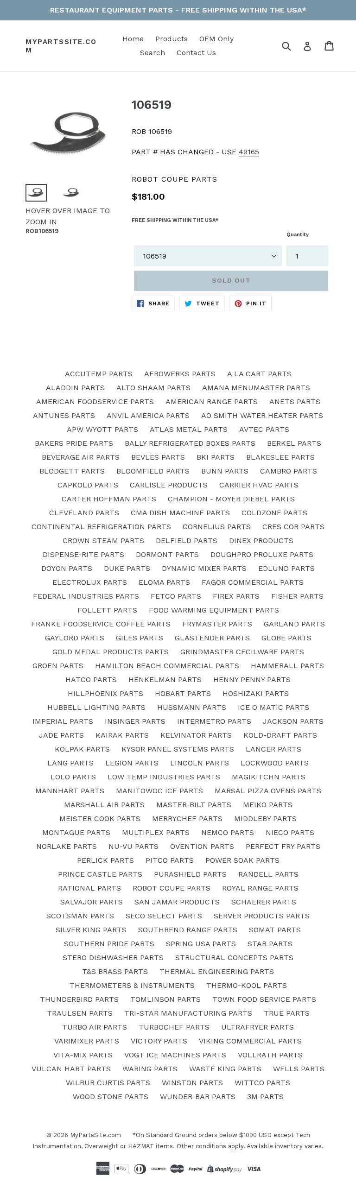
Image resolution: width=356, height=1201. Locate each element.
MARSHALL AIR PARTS (104, 804)
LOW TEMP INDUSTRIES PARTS (164, 776)
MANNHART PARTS (69, 790)
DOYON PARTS (66, 568)
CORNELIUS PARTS (217, 526)
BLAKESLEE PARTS (280, 457)
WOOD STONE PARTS (110, 1096)
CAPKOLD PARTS (87, 484)
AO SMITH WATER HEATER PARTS (262, 415)
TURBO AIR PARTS (94, 1027)
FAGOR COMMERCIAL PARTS (253, 582)
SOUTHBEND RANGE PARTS (187, 929)
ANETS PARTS (294, 401)
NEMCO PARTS (227, 832)
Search (152, 52)
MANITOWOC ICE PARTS (159, 790)
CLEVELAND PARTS (84, 512)
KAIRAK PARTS (122, 735)
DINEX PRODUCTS (261, 540)
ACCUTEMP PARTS (99, 373)
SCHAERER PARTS (263, 902)
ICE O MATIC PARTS (273, 707)
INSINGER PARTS (135, 721)
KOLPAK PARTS (82, 749)
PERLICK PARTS (105, 860)
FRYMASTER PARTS (217, 623)
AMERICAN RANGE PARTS (211, 401)
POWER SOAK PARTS (242, 860)
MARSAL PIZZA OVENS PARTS (268, 790)
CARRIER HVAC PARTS (259, 484)
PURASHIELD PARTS (190, 874)
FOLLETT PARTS (107, 610)
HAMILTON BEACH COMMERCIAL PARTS (167, 665)
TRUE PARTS (287, 1013)
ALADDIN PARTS (75, 387)
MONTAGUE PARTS (76, 832)
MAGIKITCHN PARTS (268, 776)
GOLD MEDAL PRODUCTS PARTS (110, 651)
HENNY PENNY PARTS (252, 679)
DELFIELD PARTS (186, 540)
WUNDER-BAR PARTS (197, 1096)
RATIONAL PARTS (89, 888)
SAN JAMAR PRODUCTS (177, 902)
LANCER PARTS (273, 749)
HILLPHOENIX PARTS (105, 693)
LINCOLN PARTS (199, 763)
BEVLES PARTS (158, 457)
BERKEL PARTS (294, 443)
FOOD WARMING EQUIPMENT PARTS (214, 610)
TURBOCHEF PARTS (174, 1027)
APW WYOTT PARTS (102, 429)
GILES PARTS (139, 637)
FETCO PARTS (176, 596)
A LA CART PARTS (259, 373)
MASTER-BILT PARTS (193, 804)
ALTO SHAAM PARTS (153, 387)
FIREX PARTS (236, 596)
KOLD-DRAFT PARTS (280, 735)
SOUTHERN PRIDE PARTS (109, 943)
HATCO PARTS (91, 679)
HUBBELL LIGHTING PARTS (96, 707)
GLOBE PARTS (286, 637)
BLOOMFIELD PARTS (153, 471)
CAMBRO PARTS (288, 471)
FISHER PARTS (297, 596)
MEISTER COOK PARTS (99, 818)
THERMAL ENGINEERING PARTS (216, 971)
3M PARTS (265, 1096)
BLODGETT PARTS (72, 471)
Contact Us (196, 52)
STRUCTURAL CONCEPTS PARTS (234, 957)
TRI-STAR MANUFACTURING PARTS (188, 1013)
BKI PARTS (216, 457)
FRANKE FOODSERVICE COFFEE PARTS (101, 623)
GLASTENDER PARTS (212, 637)
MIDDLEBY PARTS (265, 818)
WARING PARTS (150, 1068)
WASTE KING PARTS (225, 1068)
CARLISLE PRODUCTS (169, 484)
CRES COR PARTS (293, 526)
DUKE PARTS (127, 568)
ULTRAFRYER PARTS (257, 1027)
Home (133, 38)
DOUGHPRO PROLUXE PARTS (261, 554)
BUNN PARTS (224, 471)
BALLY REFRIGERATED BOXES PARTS (190, 443)
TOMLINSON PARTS (165, 999)
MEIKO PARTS (267, 804)
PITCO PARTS (170, 860)
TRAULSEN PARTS (80, 1013)
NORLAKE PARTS (66, 846)
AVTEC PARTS (264, 429)
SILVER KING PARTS (91, 929)
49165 (249, 151)
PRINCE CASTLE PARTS (100, 874)
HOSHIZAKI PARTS (255, 693)
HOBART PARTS (183, 693)
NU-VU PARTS (133, 846)
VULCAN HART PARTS (71, 1068)
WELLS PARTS (298, 1068)
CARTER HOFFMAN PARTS (109, 498)
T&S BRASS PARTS (115, 971)
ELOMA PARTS (164, 582)
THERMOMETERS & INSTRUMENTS (132, 985)
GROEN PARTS (57, 665)
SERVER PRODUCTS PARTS (262, 915)
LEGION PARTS (132, 763)
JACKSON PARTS (293, 721)
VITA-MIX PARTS (83, 1054)
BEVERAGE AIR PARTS (81, 457)
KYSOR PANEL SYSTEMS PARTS (177, 749)
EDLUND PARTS (286, 568)
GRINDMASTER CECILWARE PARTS (242, 651)
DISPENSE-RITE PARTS (83, 554)
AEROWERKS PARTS (180, 373)
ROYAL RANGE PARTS (260, 888)
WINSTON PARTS (192, 1082)
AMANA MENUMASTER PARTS (256, 387)
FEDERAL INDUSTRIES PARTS (86, 596)
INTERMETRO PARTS (214, 721)
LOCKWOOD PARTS (275, 763)
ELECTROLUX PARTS (89, 582)
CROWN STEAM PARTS (103, 540)
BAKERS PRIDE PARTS (74, 443)
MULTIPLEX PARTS (156, 832)
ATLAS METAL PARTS (189, 429)
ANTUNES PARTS (64, 415)
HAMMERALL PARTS (287, 665)
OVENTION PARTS (202, 846)
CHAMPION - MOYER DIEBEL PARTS (231, 498)
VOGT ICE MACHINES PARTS (175, 1054)
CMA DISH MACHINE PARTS (180, 512)
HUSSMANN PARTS (191, 707)
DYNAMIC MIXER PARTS (204, 568)
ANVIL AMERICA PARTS (148, 415)
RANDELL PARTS (268, 874)
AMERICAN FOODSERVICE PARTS (95, 401)
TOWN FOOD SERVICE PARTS (264, 999)
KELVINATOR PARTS (196, 735)
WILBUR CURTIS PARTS (108, 1082)
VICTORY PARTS (159, 1041)
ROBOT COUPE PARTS (171, 888)
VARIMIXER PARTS (86, 1041)
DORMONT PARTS (167, 554)
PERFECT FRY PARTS (283, 846)
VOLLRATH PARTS (270, 1054)
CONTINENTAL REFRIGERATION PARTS (101, 526)
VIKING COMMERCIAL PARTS (250, 1041)
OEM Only (216, 38)
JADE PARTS (61, 735)
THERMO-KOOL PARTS (246, 985)
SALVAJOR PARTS (91, 902)
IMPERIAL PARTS (62, 721)
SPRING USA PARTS (201, 943)
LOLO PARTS (73, 776)
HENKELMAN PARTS (165, 679)
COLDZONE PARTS (274, 512)
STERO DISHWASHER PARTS (113, 957)
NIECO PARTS (290, 832)
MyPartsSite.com (60, 46)
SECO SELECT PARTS (164, 915)
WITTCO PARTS (262, 1082)
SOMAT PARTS (275, 929)
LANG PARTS (70, 763)
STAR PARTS (270, 943)
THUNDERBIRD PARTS (79, 999)
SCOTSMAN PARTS (80, 915)
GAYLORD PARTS (74, 637)
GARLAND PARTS (294, 623)
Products (171, 38)
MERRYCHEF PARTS (187, 818)
